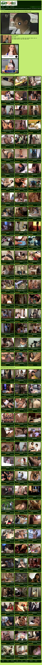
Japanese (16, 35)
